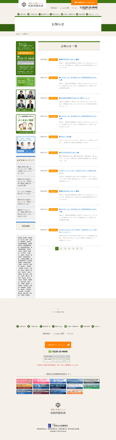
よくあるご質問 (64, 8)
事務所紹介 (54, 8)
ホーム (18, 34)
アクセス (74, 8)
